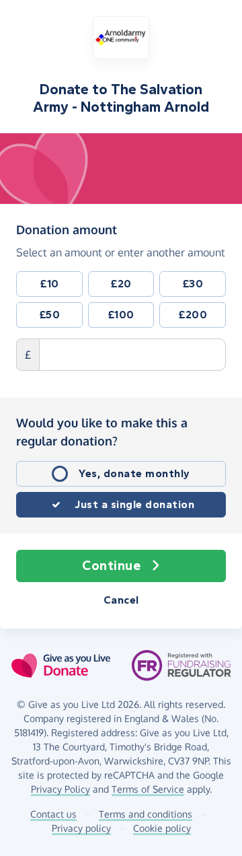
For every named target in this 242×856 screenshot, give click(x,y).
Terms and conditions (145, 814)
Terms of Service (148, 789)
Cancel (121, 600)
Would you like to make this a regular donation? (102, 431)
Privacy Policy (60, 789)
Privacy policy (81, 828)
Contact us (53, 814)
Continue (111, 565)
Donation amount (66, 229)
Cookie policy (162, 828)
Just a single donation (134, 504)
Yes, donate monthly (134, 473)
